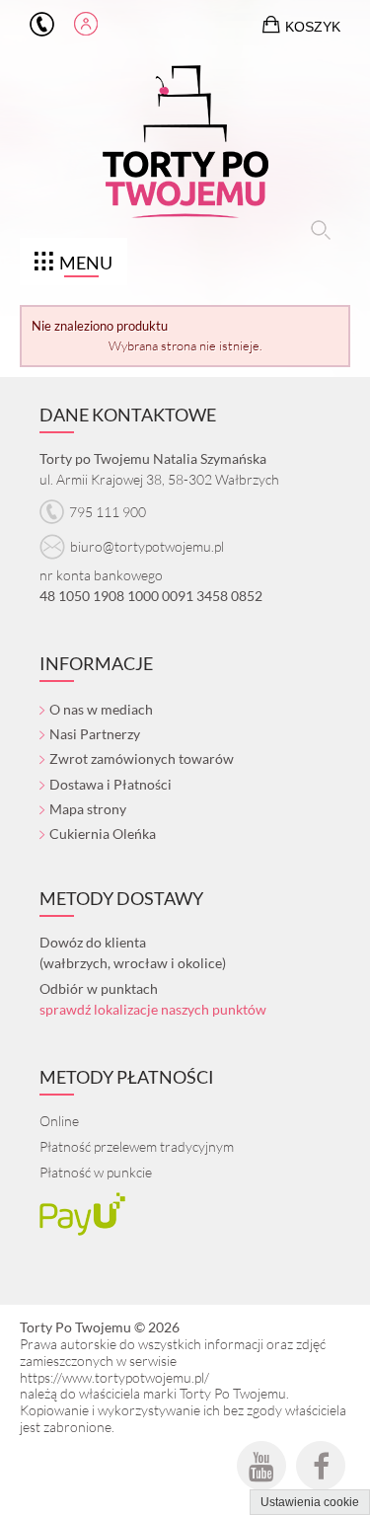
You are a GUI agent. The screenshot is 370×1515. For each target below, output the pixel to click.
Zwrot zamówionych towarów (141, 758)
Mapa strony (87, 808)
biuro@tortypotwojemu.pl (147, 546)
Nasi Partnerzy (94, 733)
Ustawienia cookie (309, 1502)
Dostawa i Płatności (110, 784)
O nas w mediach (101, 709)
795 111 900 (42, 24)
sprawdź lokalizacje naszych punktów (152, 1009)
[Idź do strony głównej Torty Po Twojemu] (185, 146)
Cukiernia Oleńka (102, 833)
